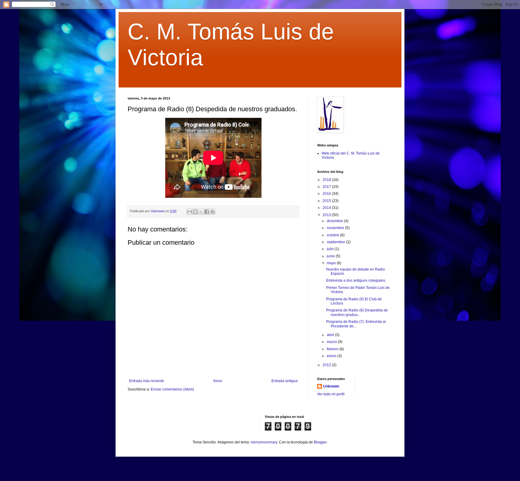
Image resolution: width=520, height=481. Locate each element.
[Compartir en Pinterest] (212, 212)
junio (331, 256)
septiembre (336, 242)
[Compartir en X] (201, 212)
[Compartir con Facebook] (207, 212)
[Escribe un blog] (195, 212)
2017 (327, 187)
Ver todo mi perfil (331, 394)
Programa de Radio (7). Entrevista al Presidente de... (356, 324)
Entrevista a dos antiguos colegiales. (356, 280)
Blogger (320, 442)
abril (331, 335)
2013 (327, 215)
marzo (332, 342)
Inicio (217, 381)
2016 (327, 193)
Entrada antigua (284, 381)
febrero (333, 349)
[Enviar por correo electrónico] (190, 212)
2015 (327, 201)
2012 (327, 365)
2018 (327, 180)
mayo (332, 263)
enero (332, 356)
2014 (327, 208)
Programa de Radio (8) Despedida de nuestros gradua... (357, 312)
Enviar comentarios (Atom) (172, 389)
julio (331, 249)
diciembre (335, 221)
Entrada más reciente (146, 381)
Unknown (331, 386)
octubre (333, 235)
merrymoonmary (264, 442)
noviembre (336, 228)
